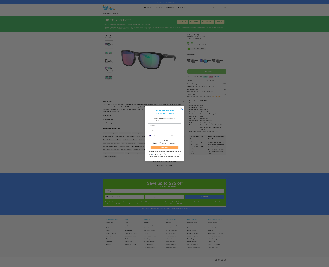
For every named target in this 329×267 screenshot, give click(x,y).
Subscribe (164, 148)
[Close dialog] (181, 108)
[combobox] (150, 136)
